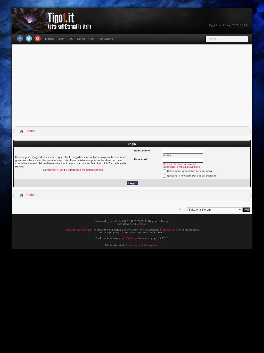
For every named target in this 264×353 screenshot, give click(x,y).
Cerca (81, 38)
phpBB (114, 221)
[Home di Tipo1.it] (53, 27)
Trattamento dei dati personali (84, 169)
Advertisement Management (142, 245)
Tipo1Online (105, 38)
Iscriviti (49, 38)
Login (60, 38)
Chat (91, 38)
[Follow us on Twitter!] (29, 38)
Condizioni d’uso (53, 169)
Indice (31, 131)
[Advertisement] (132, 86)
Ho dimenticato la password (179, 164)
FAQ (70, 38)
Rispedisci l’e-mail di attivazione (181, 166)
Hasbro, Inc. (170, 229)
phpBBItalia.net (128, 238)
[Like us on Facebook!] (20, 38)
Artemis (142, 223)
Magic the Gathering (77, 229)
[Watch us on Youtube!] (38, 38)
